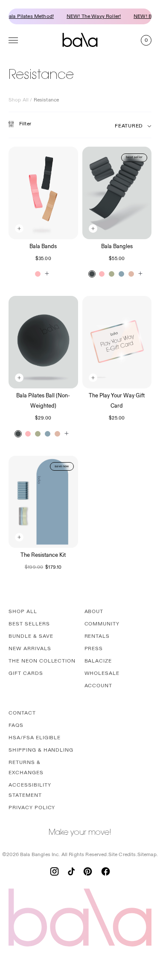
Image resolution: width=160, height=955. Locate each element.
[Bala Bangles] (117, 193)
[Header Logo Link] (80, 40)
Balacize (98, 661)
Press (93, 648)
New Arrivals (30, 648)
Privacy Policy (32, 808)
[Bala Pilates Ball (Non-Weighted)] (43, 342)
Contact (22, 713)
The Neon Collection (42, 661)
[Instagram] (54, 871)
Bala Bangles (117, 246)
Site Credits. (122, 854)
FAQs (16, 725)
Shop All (19, 100)
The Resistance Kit (43, 555)
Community (102, 624)
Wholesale (102, 673)
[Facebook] (105, 871)
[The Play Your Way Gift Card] (117, 342)
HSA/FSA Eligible (35, 738)
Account (98, 686)
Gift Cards (26, 673)
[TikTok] (71, 871)
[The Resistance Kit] (43, 502)
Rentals (97, 636)
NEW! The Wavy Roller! (91, 16)
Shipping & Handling (41, 750)
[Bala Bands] (43, 193)
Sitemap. (147, 854)
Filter (25, 124)
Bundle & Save (31, 636)
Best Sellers (29, 624)
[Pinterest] (87, 871)
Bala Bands (43, 246)
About (94, 611)
